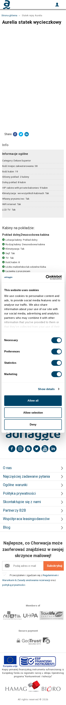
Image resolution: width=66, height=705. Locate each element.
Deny (33, 424)
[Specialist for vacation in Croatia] (33, 435)
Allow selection (33, 412)
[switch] (56, 351)
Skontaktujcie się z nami (22, 502)
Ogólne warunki (15, 485)
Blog (6, 527)
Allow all (32, 400)
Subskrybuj (54, 566)
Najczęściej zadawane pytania (26, 476)
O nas (7, 468)
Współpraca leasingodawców (26, 519)
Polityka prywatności (19, 493)
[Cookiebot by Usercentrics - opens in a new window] (46, 277)
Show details (46, 389)
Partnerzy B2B (14, 510)
